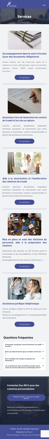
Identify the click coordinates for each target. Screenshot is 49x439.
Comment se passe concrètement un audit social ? (23, 345)
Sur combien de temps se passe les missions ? (20, 359)
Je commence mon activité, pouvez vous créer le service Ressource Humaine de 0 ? (23, 367)
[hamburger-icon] (44, 5)
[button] (24, 345)
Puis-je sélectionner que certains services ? (23, 352)
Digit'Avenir (28, 432)
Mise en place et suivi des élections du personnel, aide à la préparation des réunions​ (24, 242)
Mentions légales (13, 435)
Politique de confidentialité (31, 435)
